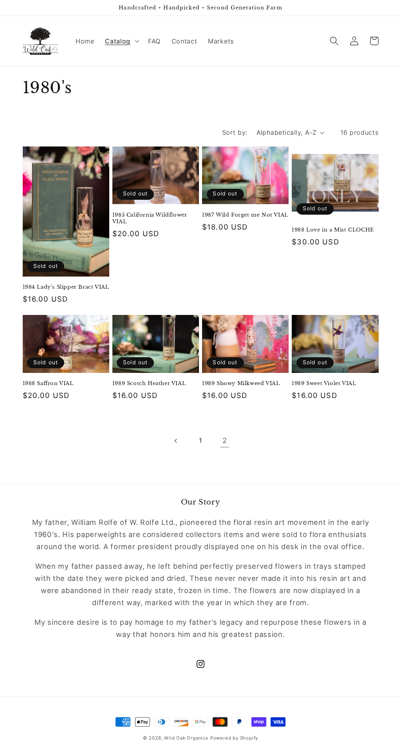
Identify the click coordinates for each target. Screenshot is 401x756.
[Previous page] (176, 441)
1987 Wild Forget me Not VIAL (245, 215)
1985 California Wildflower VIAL (149, 218)
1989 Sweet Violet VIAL (324, 383)
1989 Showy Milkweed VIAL (241, 383)
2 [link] (224, 440)
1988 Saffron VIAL (48, 383)
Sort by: (234, 132)
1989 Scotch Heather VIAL (149, 383)
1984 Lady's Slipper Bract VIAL (66, 287)
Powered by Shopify (234, 738)
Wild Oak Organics (186, 738)
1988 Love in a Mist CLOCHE (333, 230)
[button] (121, 41)
